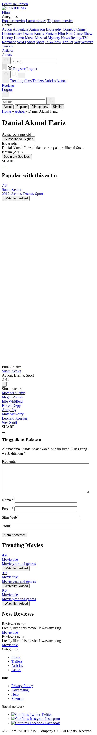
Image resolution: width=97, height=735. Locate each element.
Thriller (67, 42)
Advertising (20, 690)
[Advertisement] (48, 249)
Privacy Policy (22, 686)
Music (29, 38)
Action (7, 29)
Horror (19, 38)
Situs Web (9, 517)
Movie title (10, 632)
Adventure (20, 29)
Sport (40, 42)
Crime (80, 29)
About (8, 107)
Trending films (21, 81)
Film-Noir (65, 33)
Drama (28, 33)
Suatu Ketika (11, 371)
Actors (61, 81)
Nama (8, 500)
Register (8, 85)
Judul (6, 526)
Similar (57, 107)
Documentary (12, 33)
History (7, 38)
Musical (41, 38)
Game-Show (83, 33)
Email (7, 509)
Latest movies (36, 21)
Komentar (9, 461)
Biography (54, 29)
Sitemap (17, 698)
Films (15, 657)
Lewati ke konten (15, 4)
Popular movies (13, 21)
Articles (50, 81)
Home (6, 111)
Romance (9, 42)
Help (15, 694)
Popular (21, 107)
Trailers (38, 81)
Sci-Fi (21, 42)
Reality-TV (79, 38)
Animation (37, 29)
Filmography (40, 107)
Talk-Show (53, 42)
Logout (7, 90)
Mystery (54, 38)
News (65, 38)
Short (31, 42)
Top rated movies (60, 21)
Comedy (69, 29)
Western (87, 42)
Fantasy (51, 33)
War (77, 42)
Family (39, 33)
